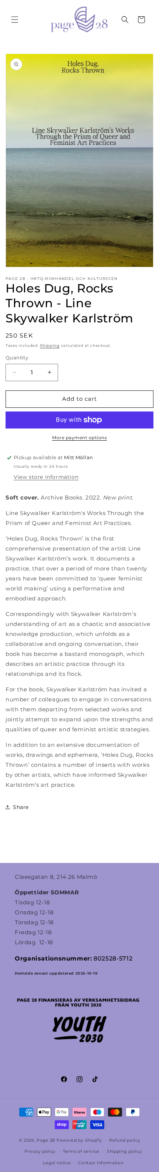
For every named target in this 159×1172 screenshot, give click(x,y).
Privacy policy (39, 1151)
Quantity (17, 357)
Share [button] (21, 807)
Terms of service (81, 1151)
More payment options (79, 437)
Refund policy (124, 1140)
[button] (15, 19)
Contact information (100, 1162)
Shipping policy (124, 1151)
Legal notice (57, 1162)
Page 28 (47, 1139)
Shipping (50, 345)
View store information (46, 477)
